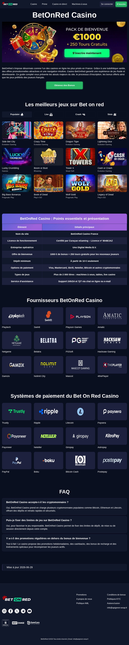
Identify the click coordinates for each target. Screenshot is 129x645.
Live (47, 114)
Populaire (15, 114)
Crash (78, 114)
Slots (110, 114)
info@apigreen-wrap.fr (117, 608)
